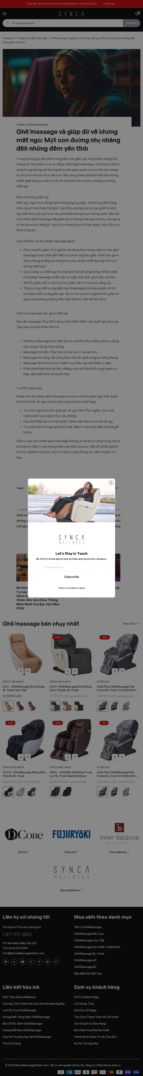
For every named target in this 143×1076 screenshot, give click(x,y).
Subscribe (71, 577)
